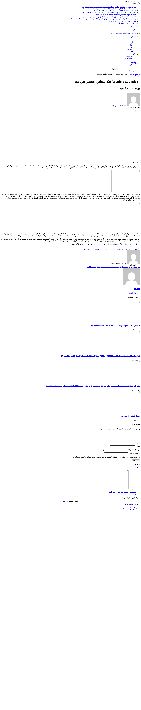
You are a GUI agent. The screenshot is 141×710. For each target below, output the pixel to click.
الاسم (138, 446)
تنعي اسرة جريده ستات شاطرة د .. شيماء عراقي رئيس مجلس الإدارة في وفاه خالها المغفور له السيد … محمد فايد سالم (93, 385)
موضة (134, 60)
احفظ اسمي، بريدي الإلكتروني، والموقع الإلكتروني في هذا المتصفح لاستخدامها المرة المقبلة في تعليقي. (105, 457)
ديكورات (133, 62)
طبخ (131, 51)
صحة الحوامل (128, 58)
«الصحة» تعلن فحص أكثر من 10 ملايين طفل (122, 21)
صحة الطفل (129, 56)
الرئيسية (133, 40)
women (122, 105)
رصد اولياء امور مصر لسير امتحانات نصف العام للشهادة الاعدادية (115, 325)
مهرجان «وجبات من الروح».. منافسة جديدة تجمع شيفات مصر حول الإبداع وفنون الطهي (108, 12)
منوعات (133, 53)
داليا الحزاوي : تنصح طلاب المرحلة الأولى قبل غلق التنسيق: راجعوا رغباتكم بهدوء (111, 19)
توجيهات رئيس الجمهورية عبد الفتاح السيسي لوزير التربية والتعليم (115, 14)
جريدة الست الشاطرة (100, 249)
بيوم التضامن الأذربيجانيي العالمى (121, 249)
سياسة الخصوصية (130, 504)
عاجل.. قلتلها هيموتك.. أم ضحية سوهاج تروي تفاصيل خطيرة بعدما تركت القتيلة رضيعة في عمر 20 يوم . (100, 355)
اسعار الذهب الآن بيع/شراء (130, 416)
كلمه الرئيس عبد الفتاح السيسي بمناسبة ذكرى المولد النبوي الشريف (114, 10)
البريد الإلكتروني (134, 450)
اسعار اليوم (129, 65)
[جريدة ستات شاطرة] (125, 33)
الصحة (134, 54)
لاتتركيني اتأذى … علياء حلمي (126, 23)
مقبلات (130, 47)
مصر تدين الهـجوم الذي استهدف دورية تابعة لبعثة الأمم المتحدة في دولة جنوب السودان (109, 7)
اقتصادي (133, 63)
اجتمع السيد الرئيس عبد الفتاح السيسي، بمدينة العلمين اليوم (117, 16)
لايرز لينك (66, 501)
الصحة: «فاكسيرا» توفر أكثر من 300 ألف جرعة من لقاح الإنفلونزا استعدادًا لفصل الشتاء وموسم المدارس (103, 18)
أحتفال (137, 249)
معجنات (130, 45)
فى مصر (78, 249)
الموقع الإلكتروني (134, 453)
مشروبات (129, 49)
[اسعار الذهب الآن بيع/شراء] (121, 411)
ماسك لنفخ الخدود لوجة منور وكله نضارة (122, 492)
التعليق (137, 443)
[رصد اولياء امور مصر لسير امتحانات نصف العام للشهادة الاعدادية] (121, 321)
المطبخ (134, 42)
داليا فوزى (87, 249)
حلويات (130, 43)
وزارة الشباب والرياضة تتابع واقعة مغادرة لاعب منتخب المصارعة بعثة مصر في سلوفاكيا (108, 8)
